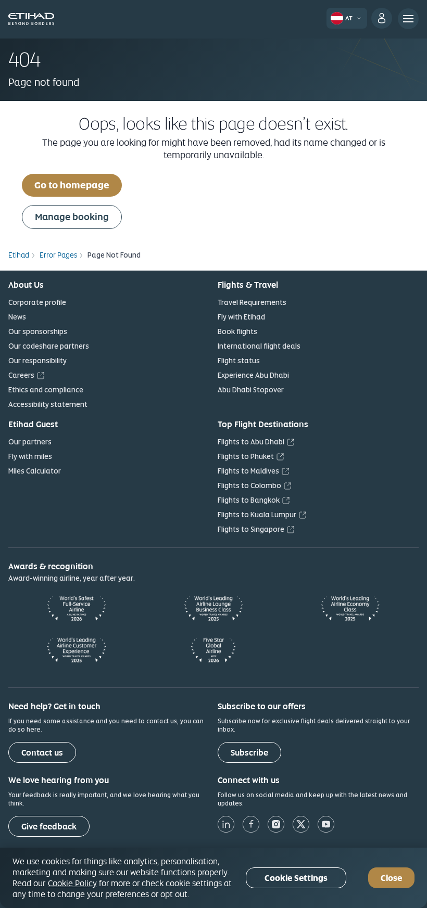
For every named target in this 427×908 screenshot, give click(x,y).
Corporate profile (37, 302)
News (17, 317)
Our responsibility (37, 360)
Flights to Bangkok (249, 500)
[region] (213, 878)
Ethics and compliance (45, 389)
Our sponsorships (37, 331)
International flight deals (259, 346)
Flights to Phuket (246, 456)
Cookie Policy (72, 883)
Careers (21, 375)
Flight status (239, 360)
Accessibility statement (47, 404)
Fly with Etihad (241, 317)
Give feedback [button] (49, 826)
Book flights (237, 331)
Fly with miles (30, 456)
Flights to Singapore (251, 529)
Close (391, 878)
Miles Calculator (34, 471)
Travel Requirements (252, 302)
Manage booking (72, 217)
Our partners (30, 441)
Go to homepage (71, 185)
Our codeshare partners (48, 346)
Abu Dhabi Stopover (251, 389)
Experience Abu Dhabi (253, 375)
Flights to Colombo (249, 485)
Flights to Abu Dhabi (251, 441)
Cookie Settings (296, 878)
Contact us (42, 752)
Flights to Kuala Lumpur (257, 514)
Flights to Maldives (248, 471)
